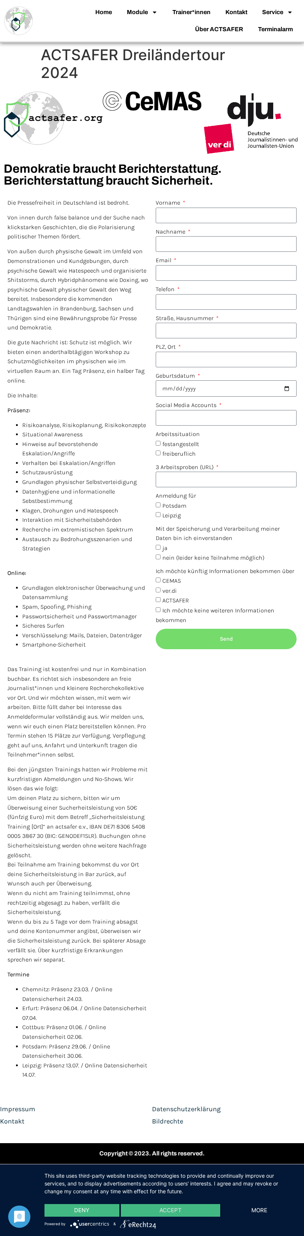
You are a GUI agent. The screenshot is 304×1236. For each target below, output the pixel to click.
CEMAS (171, 580)
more (259, 1210)
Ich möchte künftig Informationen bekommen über (225, 571)
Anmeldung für (176, 495)
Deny (81, 1210)
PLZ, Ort (166, 346)
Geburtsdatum (176, 375)
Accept (170, 1210)
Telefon (166, 289)
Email (164, 260)
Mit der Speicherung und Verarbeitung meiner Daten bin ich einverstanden (218, 533)
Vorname (169, 202)
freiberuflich (179, 453)
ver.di (169, 590)
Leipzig (171, 515)
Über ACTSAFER (219, 29)
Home (103, 12)
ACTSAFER (175, 600)
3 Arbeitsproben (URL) (185, 467)
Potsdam (174, 505)
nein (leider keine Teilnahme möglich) (213, 557)
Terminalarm (275, 29)
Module (137, 12)
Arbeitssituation (178, 434)
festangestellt (180, 443)
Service (272, 12)
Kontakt (236, 12)
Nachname (171, 231)
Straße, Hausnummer (185, 318)
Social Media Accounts (187, 405)
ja (165, 548)
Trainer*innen (191, 12)
